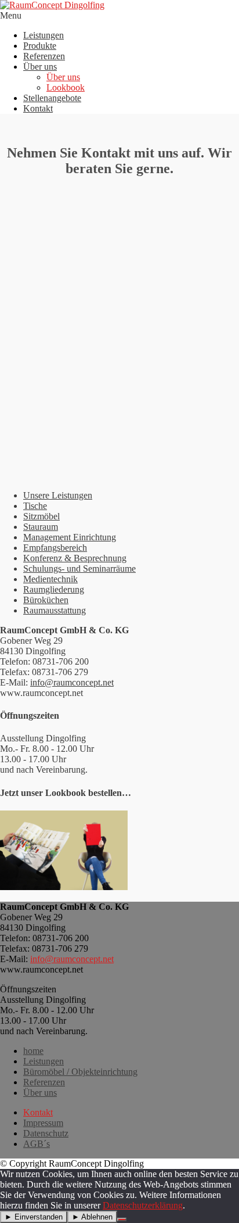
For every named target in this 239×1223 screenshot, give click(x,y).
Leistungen (43, 35)
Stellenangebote (52, 98)
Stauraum (40, 527)
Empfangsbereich (55, 548)
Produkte (39, 46)
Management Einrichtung (69, 537)
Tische (35, 506)
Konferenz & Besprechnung (74, 558)
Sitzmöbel (41, 516)
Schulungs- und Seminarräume (79, 568)
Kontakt (38, 108)
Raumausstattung (54, 610)
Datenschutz (45, 1133)
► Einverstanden (34, 1217)
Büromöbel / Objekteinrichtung (80, 1072)
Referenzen (44, 56)
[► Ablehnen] (121, 1219)
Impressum (43, 1123)
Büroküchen (45, 600)
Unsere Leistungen (57, 495)
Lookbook (65, 87)
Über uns (40, 66)
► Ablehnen (92, 1217)
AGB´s (36, 1144)
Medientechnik (50, 579)
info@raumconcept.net (72, 682)
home (33, 1051)
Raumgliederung (53, 589)
